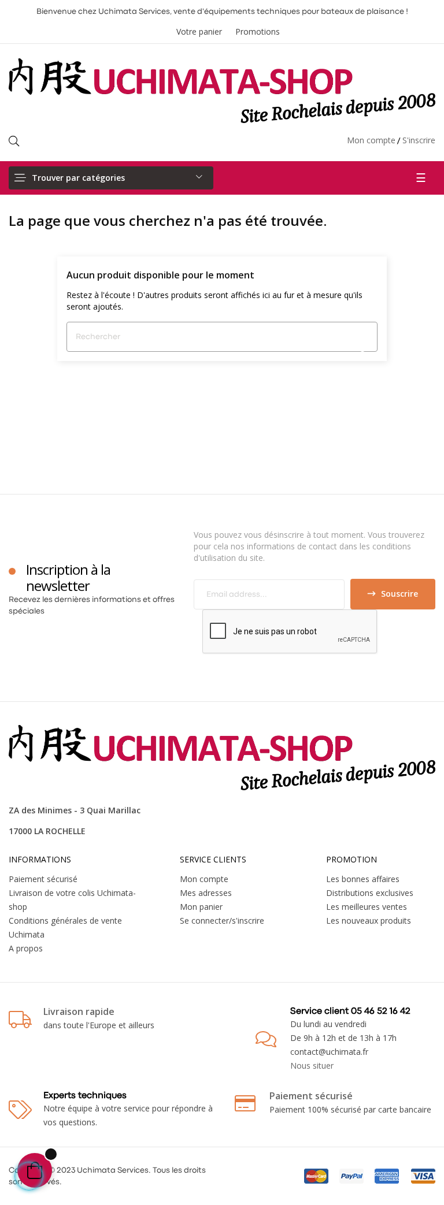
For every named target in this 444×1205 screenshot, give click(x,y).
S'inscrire (418, 140)
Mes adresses (206, 892)
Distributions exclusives (369, 892)
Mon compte (371, 140)
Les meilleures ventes (366, 906)
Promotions (257, 31)
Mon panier (201, 906)
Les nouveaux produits (368, 920)
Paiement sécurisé (43, 878)
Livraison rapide (78, 1011)
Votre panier (199, 31)
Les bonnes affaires (362, 878)
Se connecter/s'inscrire (222, 920)
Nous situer (312, 1065)
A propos (26, 948)
